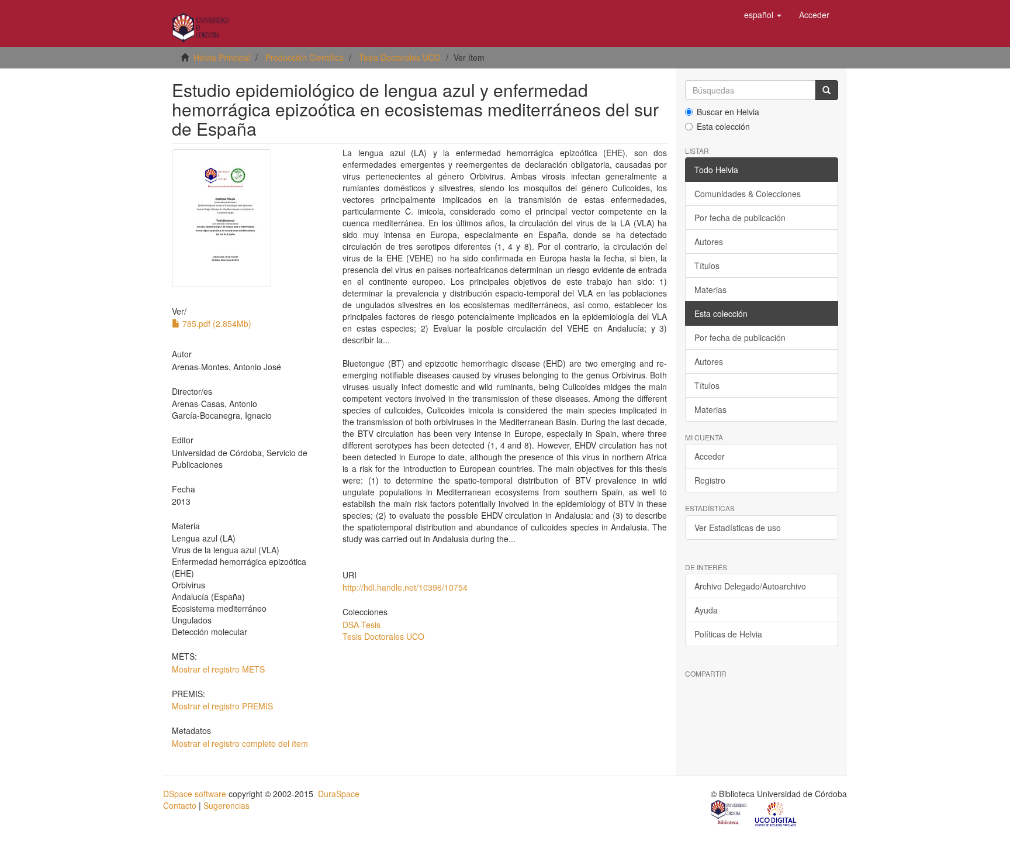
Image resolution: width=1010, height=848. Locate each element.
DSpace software (194, 793)
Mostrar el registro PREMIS (222, 706)
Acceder (709, 456)
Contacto (179, 805)
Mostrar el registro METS (218, 669)
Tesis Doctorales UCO (400, 57)
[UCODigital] (776, 813)
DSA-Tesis (362, 624)
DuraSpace (338, 793)
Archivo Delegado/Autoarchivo (750, 586)
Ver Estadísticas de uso (737, 527)
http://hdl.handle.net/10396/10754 (405, 587)
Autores (708, 241)
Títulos (707, 265)
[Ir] (826, 90)
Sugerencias (226, 805)
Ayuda (706, 610)
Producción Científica (304, 57)
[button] (762, 14)
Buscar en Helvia (728, 112)
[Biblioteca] (729, 813)
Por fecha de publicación (740, 217)
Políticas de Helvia (728, 634)
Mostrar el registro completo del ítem (240, 743)
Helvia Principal (221, 57)
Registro (709, 480)
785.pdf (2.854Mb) (215, 323)
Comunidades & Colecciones (747, 193)
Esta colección (723, 126)
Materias (710, 289)
